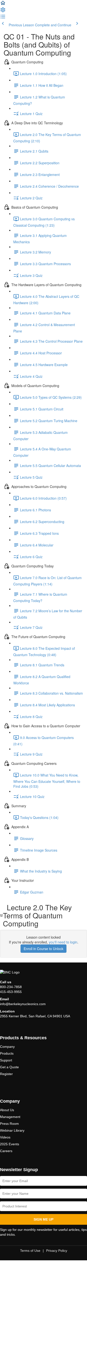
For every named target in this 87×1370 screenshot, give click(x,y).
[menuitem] (3, 11)
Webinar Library (12, 1130)
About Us (7, 1110)
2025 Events (9, 1144)
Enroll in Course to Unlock (43, 948)
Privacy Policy (56, 1251)
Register (6, 1074)
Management (10, 1117)
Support (6, 1060)
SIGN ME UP (43, 1219)
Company (7, 1047)
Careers (6, 1151)
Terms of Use (30, 1251)
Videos (5, 1137)
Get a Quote (9, 1067)
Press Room (9, 1124)
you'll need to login (63, 942)
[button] (3, 4)
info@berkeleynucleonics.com (23, 1004)
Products (7, 1053)
